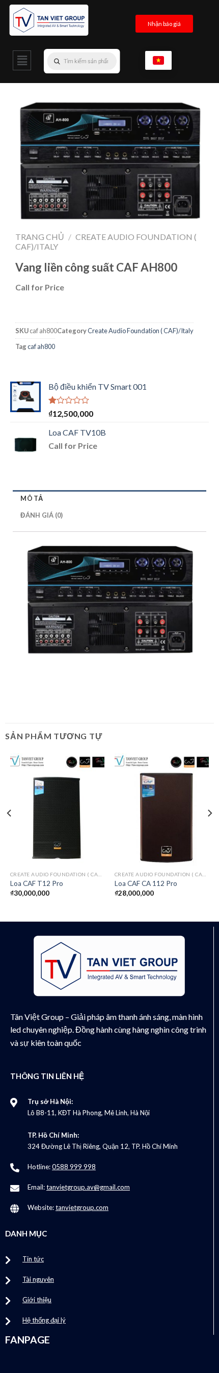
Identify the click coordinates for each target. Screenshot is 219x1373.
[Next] (209, 834)
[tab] (109, 498)
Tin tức (33, 1259)
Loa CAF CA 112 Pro (146, 883)
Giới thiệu (36, 1300)
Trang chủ (39, 236)
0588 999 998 (74, 1167)
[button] (22, 60)
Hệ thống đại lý (44, 1320)
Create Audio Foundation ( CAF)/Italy (141, 331)
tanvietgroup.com (82, 1207)
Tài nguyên (38, 1279)
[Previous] (10, 834)
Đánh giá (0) (41, 515)
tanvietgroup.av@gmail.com (88, 1187)
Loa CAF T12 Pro (36, 883)
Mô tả (31, 498)
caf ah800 (41, 346)
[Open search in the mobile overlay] (102, 61)
